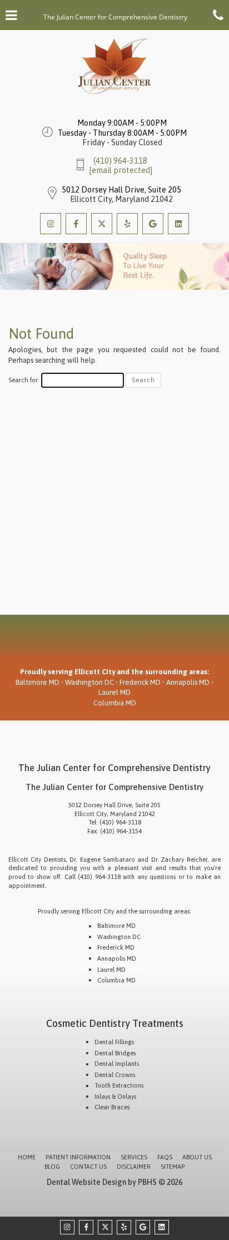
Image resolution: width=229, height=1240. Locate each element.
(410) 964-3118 (120, 160)
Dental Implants (116, 1063)
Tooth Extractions (118, 1085)
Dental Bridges (115, 1053)
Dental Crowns (114, 1074)
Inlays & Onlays (115, 1096)
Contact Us (88, 1166)
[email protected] (120, 170)
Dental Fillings (114, 1042)
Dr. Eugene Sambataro (102, 859)
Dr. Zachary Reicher (179, 859)
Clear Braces (112, 1107)
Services (134, 1157)
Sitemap (173, 1166)
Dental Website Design (86, 1182)
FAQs (164, 1157)
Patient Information (78, 1157)
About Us (197, 1157)
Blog (52, 1166)
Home (27, 1157)
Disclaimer (134, 1166)
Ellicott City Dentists (37, 859)
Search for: (23, 379)
